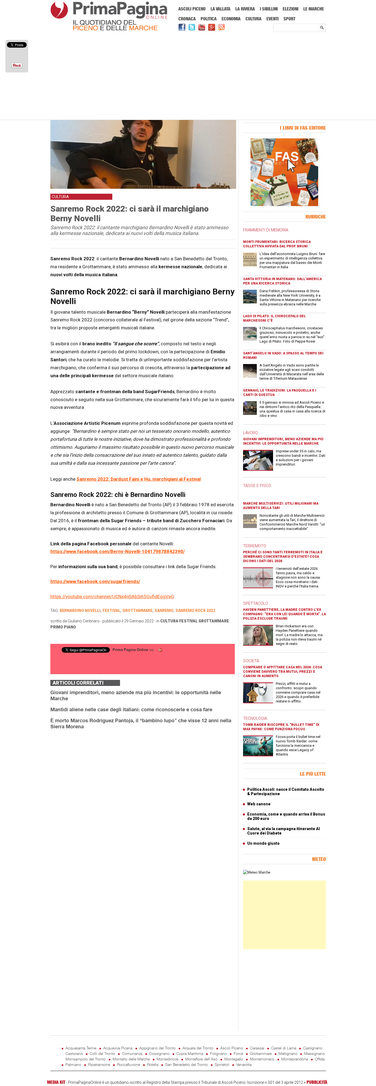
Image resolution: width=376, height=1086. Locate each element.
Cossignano (159, 1053)
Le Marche (313, 9)
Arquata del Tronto (197, 1048)
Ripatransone (99, 1064)
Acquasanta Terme (81, 1048)
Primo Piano (63, 627)
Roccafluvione (128, 1064)
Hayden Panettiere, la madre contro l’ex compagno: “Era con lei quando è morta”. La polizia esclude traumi (284, 614)
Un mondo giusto (263, 843)
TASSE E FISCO (257, 485)
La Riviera (245, 9)
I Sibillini (269, 9)
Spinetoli (222, 1064)
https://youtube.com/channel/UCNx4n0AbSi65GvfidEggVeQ (112, 596)
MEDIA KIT (56, 1082)
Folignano (218, 1053)
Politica (209, 18)
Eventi (272, 18)
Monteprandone (294, 1059)
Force (238, 1053)
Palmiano (73, 1064)
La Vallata (220, 9)
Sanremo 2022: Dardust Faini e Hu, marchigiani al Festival (139, 479)
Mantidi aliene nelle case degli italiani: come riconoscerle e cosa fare (131, 709)
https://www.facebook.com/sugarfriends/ (95, 581)
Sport (289, 18)
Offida (320, 1059)
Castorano (74, 1053)
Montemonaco (262, 1059)
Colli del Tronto (102, 1053)
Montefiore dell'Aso (201, 1059)
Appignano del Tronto (157, 1048)
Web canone (259, 804)
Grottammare (213, 621)
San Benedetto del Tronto (186, 1064)
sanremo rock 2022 (195, 610)
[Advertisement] (188, 76)
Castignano (312, 1048)
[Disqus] (142, 803)
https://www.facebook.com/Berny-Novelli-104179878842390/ (117, 551)
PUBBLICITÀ (317, 1082)
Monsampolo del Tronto (86, 1059)
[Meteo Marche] (256, 872)
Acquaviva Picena (117, 1048)
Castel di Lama (283, 1048)
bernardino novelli (80, 610)
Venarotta (244, 1064)
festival (111, 610)
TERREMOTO (254, 545)
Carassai (257, 1048)
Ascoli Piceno (192, 9)
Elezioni (290, 9)
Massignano (314, 1053)
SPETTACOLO (255, 603)
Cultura (253, 18)
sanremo (164, 610)
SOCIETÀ (251, 660)
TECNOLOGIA (255, 718)
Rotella (152, 1064)
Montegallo (233, 1059)
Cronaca (187, 18)
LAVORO (250, 432)
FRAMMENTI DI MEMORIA (265, 230)
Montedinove (167, 1059)
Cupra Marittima (189, 1053)
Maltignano (288, 1053)
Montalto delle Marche (131, 1059)
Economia (231, 18)
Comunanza (132, 1053)
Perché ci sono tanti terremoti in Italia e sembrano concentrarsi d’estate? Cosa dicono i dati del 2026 (283, 556)
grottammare (137, 610)
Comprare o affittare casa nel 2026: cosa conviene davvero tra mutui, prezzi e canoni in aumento (282, 671)
